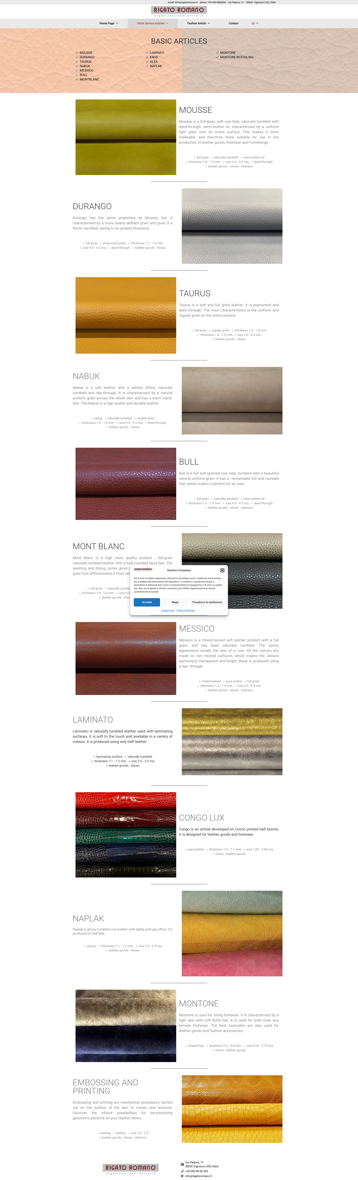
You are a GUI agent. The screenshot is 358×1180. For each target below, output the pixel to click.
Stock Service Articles (151, 23)
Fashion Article (196, 23)
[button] (222, 570)
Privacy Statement (186, 610)
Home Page (107, 23)
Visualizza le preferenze (207, 602)
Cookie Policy (168, 610)
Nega (175, 602)
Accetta (147, 602)
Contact (233, 23)
